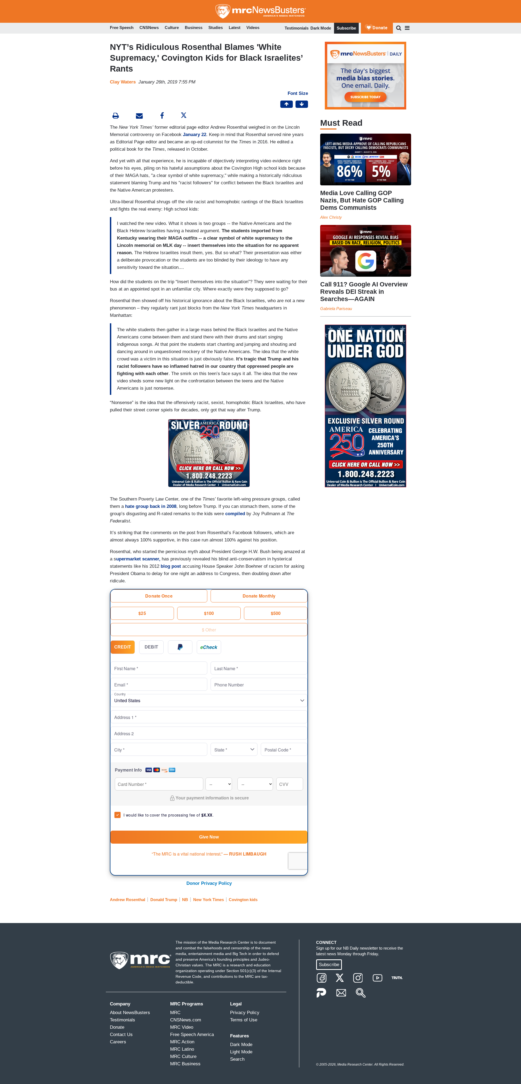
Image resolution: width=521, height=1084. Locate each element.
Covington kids (243, 899)
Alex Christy (331, 217)
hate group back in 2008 (150, 506)
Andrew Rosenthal (127, 899)
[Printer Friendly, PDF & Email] (139, 116)
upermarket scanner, (138, 559)
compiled (235, 513)
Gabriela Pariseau (336, 308)
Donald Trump (163, 899)
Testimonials (297, 28)
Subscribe (346, 28)
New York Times (208, 899)
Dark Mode (320, 28)
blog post (171, 566)
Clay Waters (123, 82)
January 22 (194, 134)
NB (185, 899)
